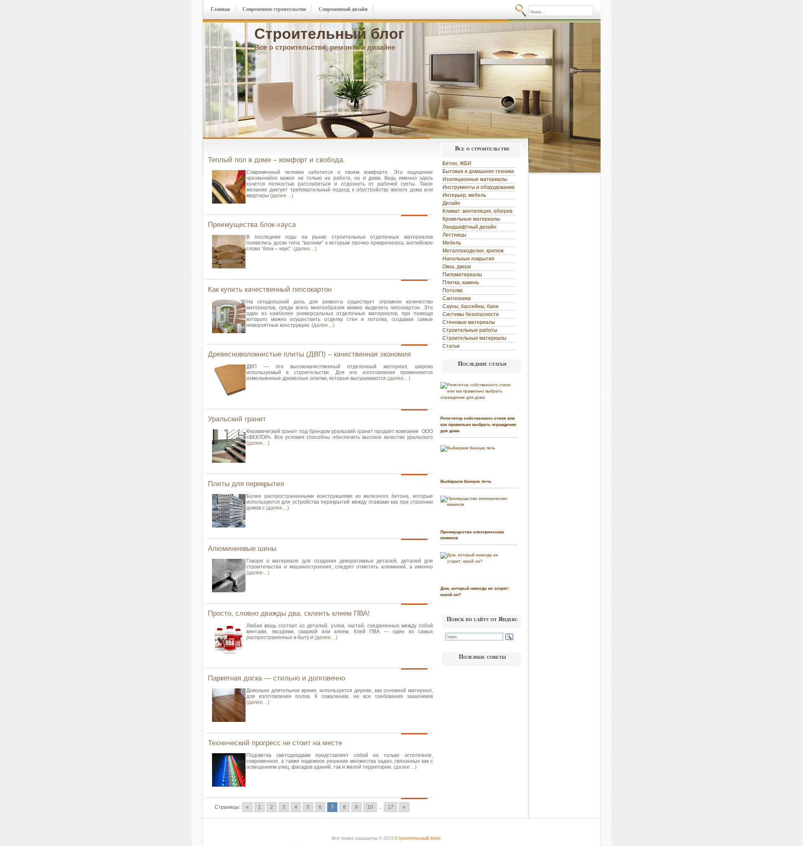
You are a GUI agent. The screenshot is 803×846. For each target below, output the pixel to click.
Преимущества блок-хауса (252, 225)
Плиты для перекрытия (246, 484)
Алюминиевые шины (242, 549)
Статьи (451, 346)
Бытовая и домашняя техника (478, 171)
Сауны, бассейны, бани (470, 306)
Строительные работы (469, 330)
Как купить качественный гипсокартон (270, 289)
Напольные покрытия (468, 259)
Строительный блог (329, 33)
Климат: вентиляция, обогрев (477, 211)
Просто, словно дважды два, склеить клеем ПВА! (289, 613)
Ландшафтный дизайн (469, 227)
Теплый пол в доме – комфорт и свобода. (276, 160)
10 (370, 807)
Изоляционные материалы (474, 179)
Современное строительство (274, 9)
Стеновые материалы (468, 322)
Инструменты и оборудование (478, 187)
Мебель (451, 243)
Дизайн (451, 203)
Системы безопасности (470, 314)
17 (391, 807)
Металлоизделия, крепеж (473, 251)
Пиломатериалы (462, 275)
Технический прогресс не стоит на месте (275, 743)
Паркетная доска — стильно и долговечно (276, 678)
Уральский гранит (237, 419)
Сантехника (456, 298)
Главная (220, 9)
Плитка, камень (460, 282)
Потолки (452, 290)
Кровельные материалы (471, 219)
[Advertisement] (564, 301)
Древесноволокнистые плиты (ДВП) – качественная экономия (309, 354)
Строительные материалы (474, 338)
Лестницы (454, 235)
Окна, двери (456, 267)
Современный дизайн (343, 9)
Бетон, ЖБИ (456, 163)
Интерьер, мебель (464, 195)
